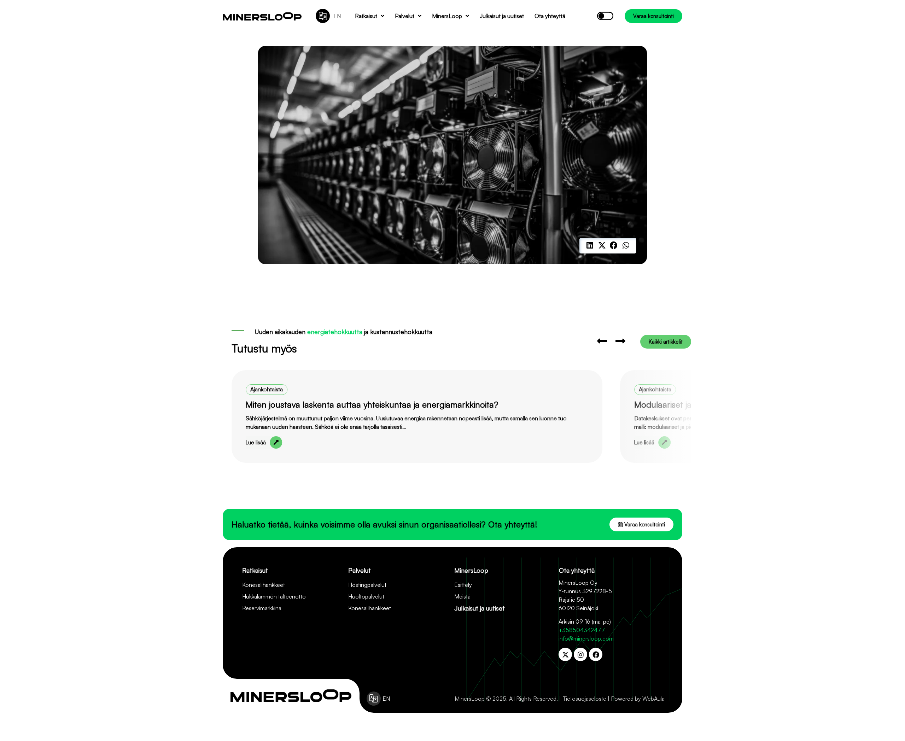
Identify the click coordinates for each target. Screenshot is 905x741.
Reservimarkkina (261, 608)
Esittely (463, 584)
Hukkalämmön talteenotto (274, 596)
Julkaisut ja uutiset (502, 15)
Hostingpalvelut (367, 584)
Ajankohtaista (266, 389)
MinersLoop (447, 15)
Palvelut (404, 15)
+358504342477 (582, 630)
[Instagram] (580, 654)
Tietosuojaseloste (584, 698)
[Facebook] (595, 654)
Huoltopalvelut (366, 596)
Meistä (462, 596)
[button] (590, 246)
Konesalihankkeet (263, 584)
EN (337, 15)
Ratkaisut (366, 15)
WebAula (653, 698)
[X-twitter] (565, 654)
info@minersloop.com (586, 638)
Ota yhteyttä (550, 15)
